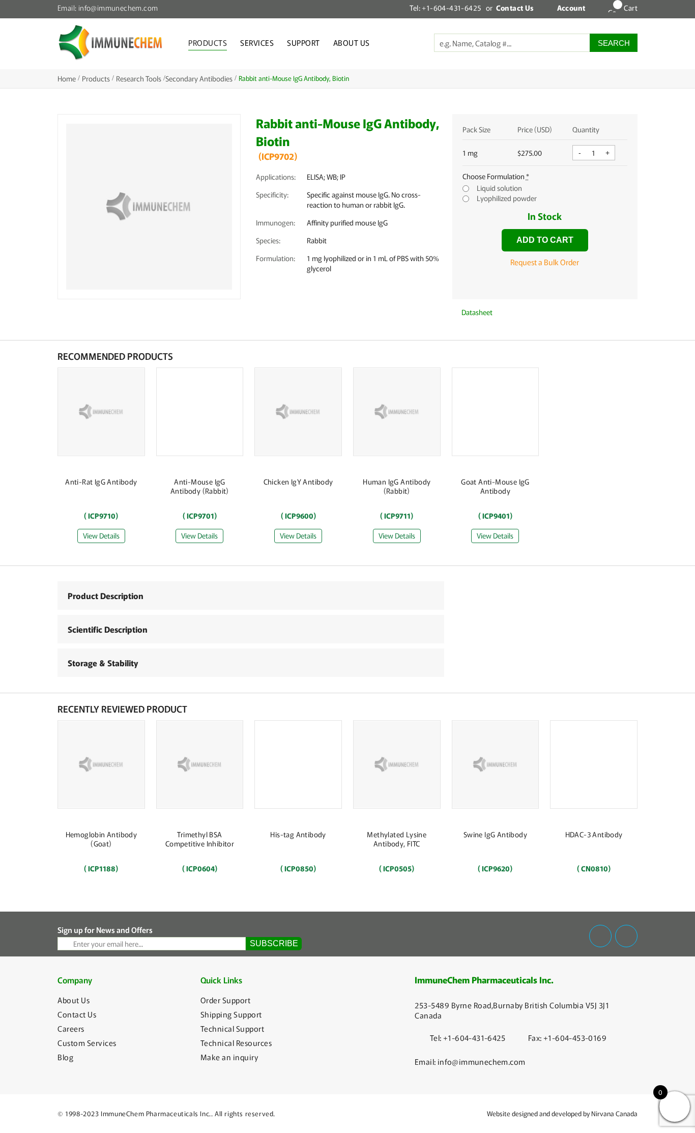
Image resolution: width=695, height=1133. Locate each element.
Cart (631, 8)
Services (257, 42)
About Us (351, 42)
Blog (65, 1057)
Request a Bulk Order (544, 262)
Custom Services (87, 1043)
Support (303, 42)
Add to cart (544, 240)
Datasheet (476, 312)
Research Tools (138, 78)
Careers (70, 1029)
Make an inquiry (229, 1057)
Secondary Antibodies (199, 78)
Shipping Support (231, 1014)
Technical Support (232, 1029)
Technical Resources (236, 1043)
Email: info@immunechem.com (107, 8)
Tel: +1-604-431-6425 (445, 8)
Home (66, 78)
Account (571, 8)
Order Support (225, 1000)
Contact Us (76, 1014)
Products (207, 42)
